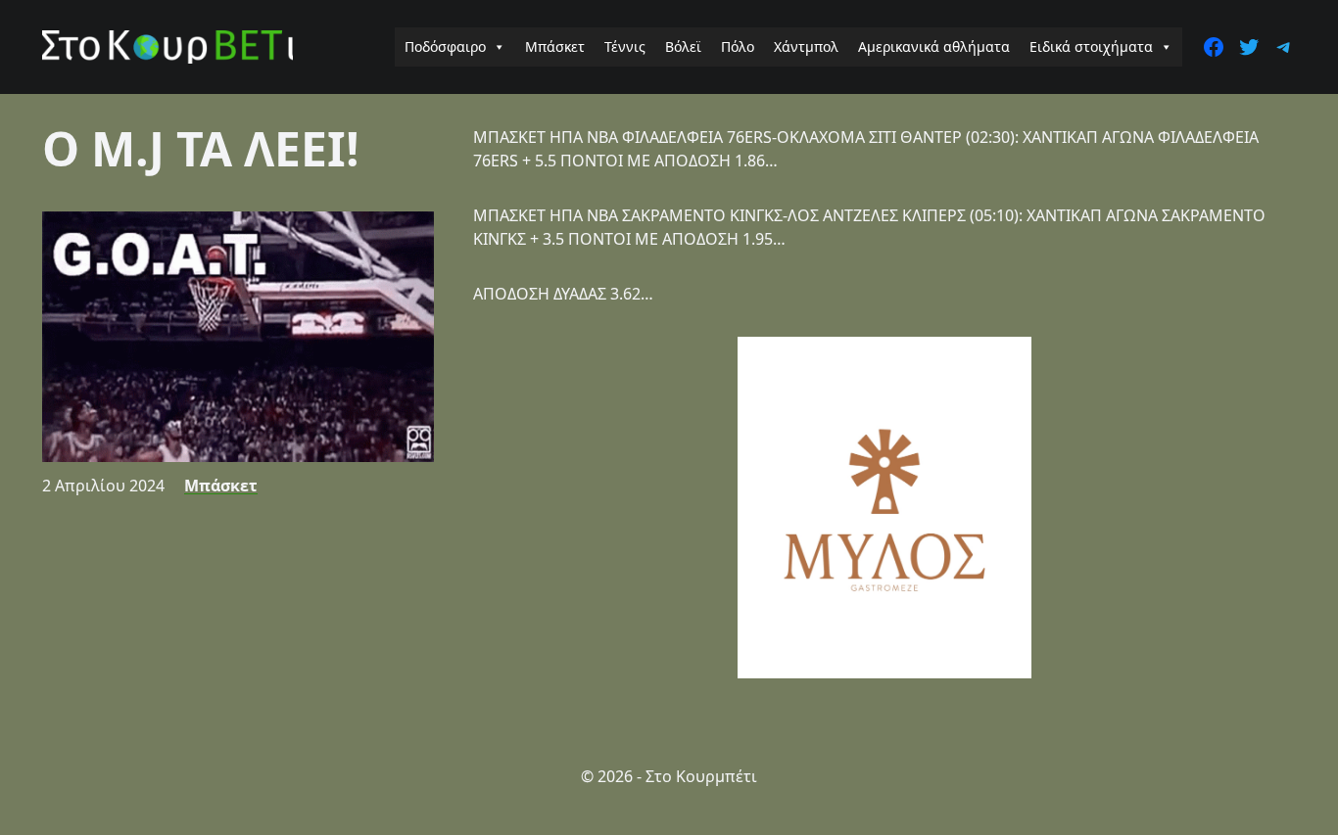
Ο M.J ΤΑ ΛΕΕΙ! (200, 148)
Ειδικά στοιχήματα (1091, 46)
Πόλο (737, 46)
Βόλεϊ (683, 46)
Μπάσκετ (555, 46)
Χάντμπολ (806, 46)
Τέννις (624, 46)
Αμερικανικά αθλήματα (934, 46)
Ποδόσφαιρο (445, 46)
